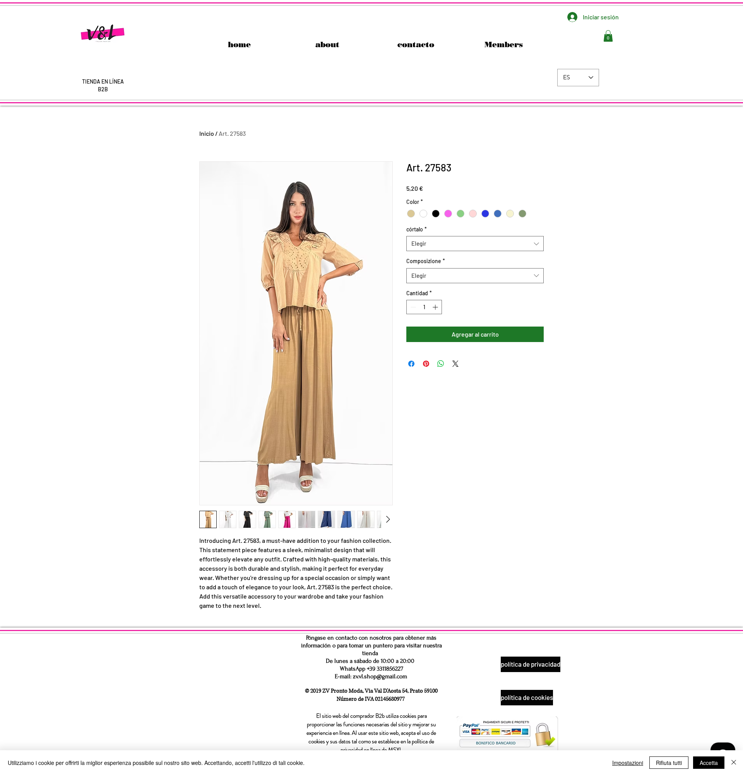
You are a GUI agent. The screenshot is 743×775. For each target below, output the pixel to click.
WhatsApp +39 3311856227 (371, 668)
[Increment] (436, 307)
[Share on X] (455, 363)
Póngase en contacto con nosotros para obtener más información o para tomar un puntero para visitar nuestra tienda (371, 645)
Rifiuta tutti (669, 762)
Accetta (709, 762)
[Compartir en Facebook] (411, 363)
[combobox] (475, 243)
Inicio (206, 133)
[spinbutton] (424, 307)
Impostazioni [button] (627, 762)
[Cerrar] (733, 762)
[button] (608, 36)
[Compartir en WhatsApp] (440, 363)
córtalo (416, 229)
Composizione (425, 261)
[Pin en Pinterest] (426, 363)
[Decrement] (412, 307)
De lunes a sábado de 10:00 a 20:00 (370, 660)
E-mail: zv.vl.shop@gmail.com (371, 676)
